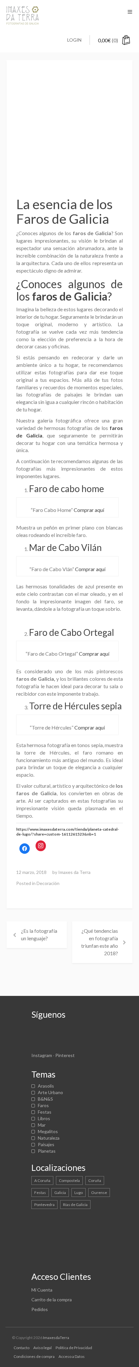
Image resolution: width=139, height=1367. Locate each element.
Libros (44, 1118)
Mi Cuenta (41, 1290)
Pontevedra (44, 1204)
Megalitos (48, 1131)
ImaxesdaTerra (56, 1337)
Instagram (41, 1055)
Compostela (69, 1180)
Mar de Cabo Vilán (65, 547)
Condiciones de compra (34, 1356)
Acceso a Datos (72, 1356)
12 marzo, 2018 (31, 872)
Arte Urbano (50, 1092)
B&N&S (45, 1099)
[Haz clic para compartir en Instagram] (41, 845)
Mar (42, 1125)
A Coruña (42, 1180)
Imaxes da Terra (74, 872)
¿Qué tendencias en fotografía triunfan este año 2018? (99, 942)
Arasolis (46, 1086)
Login (74, 40)
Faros (43, 1105)
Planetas (47, 1151)
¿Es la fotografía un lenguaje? (39, 934)
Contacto (21, 1347)
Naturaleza (48, 1138)
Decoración (48, 883)
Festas (44, 1112)
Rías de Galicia (75, 1204)
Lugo (78, 1192)
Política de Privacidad (74, 1347)
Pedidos (39, 1309)
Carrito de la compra (51, 1299)
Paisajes (46, 1144)
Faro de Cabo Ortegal (71, 632)
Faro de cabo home (66, 488)
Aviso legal (42, 1347)
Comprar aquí (89, 510)
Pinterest (65, 1055)
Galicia (60, 1192)
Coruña (94, 1180)
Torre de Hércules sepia (75, 705)
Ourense (99, 1192)
